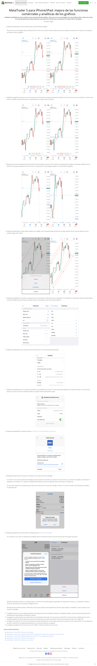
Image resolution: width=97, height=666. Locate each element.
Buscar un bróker (60, 2)
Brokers (52, 2)
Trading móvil (31, 648)
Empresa (69, 2)
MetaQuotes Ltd (49, 660)
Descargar (30, 2)
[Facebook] (46, 654)
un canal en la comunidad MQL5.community (43, 431)
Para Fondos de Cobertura (42, 2)
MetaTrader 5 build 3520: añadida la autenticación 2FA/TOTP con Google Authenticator (30, 636)
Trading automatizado (56, 648)
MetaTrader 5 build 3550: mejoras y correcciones (20, 632)
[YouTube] (51, 654)
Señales (45, 648)
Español (90, 2)
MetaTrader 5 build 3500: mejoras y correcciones (20, 640)
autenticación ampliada (45, 533)
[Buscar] (95, 3)
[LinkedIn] (48, 654)
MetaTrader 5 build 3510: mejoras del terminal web (21, 638)
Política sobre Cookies (63, 664)
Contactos (81, 648)
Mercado (39, 648)
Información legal (57, 660)
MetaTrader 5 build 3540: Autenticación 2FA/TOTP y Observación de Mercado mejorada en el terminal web (35, 634)
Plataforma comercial (21, 2)
